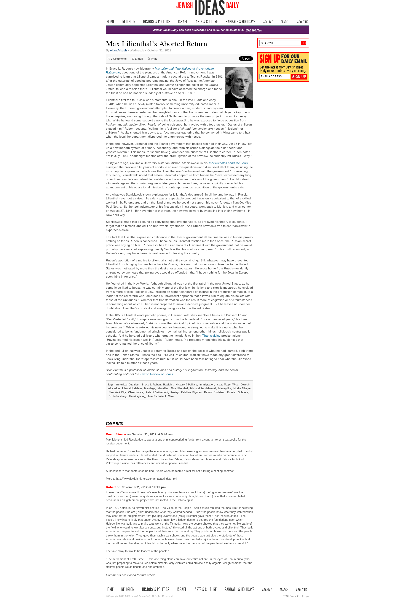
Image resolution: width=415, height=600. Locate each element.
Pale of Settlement (157, 392)
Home (111, 21)
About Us (302, 21)
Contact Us (296, 596)
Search (285, 21)
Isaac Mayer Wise (227, 384)
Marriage (149, 388)
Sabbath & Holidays (240, 21)
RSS (285, 596)
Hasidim (168, 384)
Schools (243, 392)
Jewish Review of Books (156, 374)
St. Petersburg (117, 396)
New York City (117, 392)
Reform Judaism (214, 392)
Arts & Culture (207, 21)
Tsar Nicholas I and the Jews (228, 163)
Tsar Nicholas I (157, 396)
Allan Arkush (118, 50)
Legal (306, 596)
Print (154, 58)
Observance (135, 392)
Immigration (207, 384)
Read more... (253, 30)
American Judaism (127, 384)
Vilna (171, 396)
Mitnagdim (224, 388)
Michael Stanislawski (203, 388)
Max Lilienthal (179, 388)
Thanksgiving (211, 335)
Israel (183, 21)
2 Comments (119, 58)
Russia (231, 392)
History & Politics (156, 21)
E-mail (139, 58)
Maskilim (163, 388)
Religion (129, 21)
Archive (268, 21)
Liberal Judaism (132, 388)
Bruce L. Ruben (151, 384)
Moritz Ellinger (242, 388)
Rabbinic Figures (191, 392)
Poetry (175, 392)
